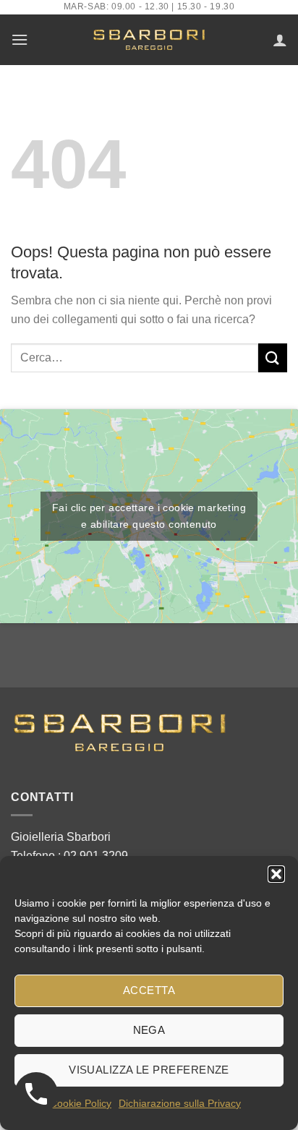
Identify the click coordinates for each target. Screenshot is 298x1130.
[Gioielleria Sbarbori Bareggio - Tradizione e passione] (149, 39)
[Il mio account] (280, 40)
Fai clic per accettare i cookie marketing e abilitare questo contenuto (149, 516)
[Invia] (272, 357)
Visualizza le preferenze (149, 1069)
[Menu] (19, 39)
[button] (276, 874)
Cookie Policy (80, 1103)
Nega (149, 1030)
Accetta (149, 990)
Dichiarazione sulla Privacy (180, 1103)
